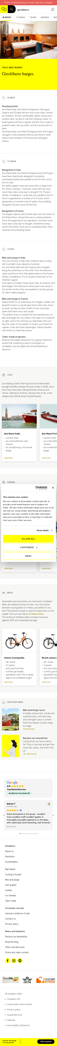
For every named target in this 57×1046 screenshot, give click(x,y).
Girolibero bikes (36, 614)
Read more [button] (11, 826)
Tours (33, 17)
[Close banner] (53, 488)
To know (20, 17)
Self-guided (10, 885)
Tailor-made (10, 901)
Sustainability (11, 862)
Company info (13, 999)
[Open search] (12, 9)
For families (10, 895)
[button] (26, 55)
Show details (43, 530)
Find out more (37, 729)
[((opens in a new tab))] (10, 719)
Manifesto (10, 856)
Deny (28, 556)
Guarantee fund (14, 1015)
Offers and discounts (15, 947)
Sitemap (11, 1020)
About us (9, 851)
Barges (45, 17)
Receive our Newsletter (16, 936)
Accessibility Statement (18, 1025)
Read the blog (11, 942)
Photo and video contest (17, 952)
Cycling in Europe (13, 874)
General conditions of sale (17, 913)
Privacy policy (11, 924)
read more (8, 458)
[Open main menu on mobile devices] (52, 9)
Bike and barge (12, 879)
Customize (27, 547)
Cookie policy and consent (19, 1004)
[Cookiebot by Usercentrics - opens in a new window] (36, 487)
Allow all (28, 539)
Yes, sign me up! (38, 754)
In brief (7, 17)
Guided (8, 890)
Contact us (10, 918)
